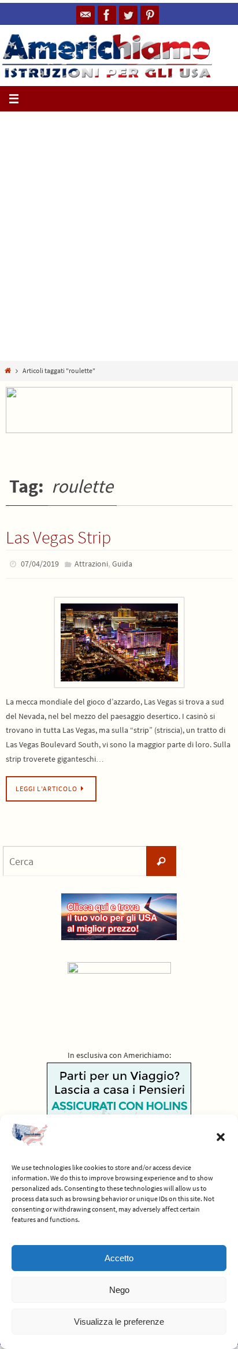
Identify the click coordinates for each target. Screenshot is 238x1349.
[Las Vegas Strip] (119, 639)
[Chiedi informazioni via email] (85, 15)
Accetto (119, 1258)
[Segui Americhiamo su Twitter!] (128, 15)
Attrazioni (91, 563)
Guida (122, 563)
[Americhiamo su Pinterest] (149, 15)
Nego (119, 1290)
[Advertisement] (119, 236)
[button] (220, 1137)
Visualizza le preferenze (119, 1321)
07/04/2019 (40, 563)
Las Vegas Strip (58, 537)
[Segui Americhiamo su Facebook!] (107, 15)
